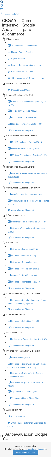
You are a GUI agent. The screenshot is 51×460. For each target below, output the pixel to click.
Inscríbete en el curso (25, 452)
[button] (1, 2)
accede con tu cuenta (37, 448)
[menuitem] (1, 6)
